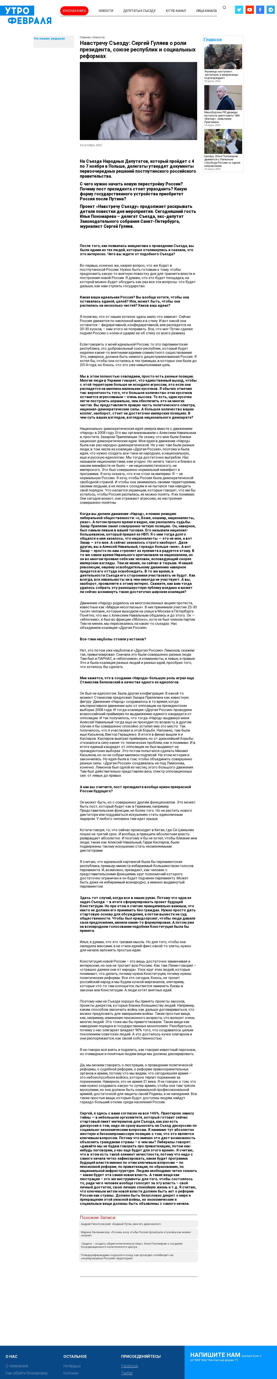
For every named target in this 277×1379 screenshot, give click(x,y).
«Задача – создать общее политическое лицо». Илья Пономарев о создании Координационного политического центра (131, 1245)
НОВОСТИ (106, 11)
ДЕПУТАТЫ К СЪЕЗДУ (139, 11)
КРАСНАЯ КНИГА (74, 11)
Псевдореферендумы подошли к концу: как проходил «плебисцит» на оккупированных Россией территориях (127, 1256)
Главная (85, 37)
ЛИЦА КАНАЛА (206, 11)
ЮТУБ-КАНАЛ (176, 11)
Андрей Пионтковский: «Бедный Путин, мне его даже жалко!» (121, 1224)
